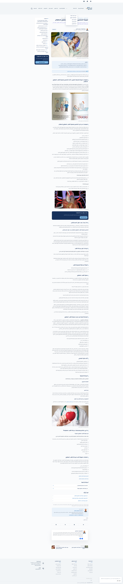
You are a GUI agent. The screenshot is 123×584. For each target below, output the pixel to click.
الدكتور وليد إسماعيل (58, 564)
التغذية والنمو (90, 569)
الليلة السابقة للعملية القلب (43, 32)
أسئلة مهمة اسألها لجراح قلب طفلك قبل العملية (80, 498)
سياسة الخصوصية (58, 570)
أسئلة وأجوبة (75, 574)
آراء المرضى (56, 8)
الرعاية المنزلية (45, 40)
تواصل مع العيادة (59, 565)
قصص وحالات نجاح (58, 567)
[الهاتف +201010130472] (43, 568)
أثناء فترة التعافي (45, 38)
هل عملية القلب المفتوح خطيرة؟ (41, 49)
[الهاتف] (84, 1)
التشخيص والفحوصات (74, 572)
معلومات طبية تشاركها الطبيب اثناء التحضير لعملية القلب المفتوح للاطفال (42, 21)
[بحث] (31, 8)
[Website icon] (80, 538)
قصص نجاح (51, 8)
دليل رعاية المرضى (74, 575)
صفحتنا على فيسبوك (58, 574)
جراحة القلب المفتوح (69, 401)
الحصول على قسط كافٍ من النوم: (41, 45)
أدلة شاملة (75, 8)
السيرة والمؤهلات (80, 515)
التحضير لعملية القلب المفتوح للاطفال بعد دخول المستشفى (42, 28)
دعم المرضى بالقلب (80, 18)
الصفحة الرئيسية (86, 18)
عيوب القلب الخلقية (73, 15)
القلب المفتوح (85, 519)
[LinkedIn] (56, 524)
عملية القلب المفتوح (73, 17)
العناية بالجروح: (44, 42)
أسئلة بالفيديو (74, 23)
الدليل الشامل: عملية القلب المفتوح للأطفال (73, 71)
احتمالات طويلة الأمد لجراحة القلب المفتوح (42, 52)
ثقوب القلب (75, 565)
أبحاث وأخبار (40, 8)
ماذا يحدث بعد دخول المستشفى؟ (82, 485)
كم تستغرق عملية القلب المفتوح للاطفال (81, 495)
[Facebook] (90, 1)
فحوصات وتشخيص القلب (89, 567)
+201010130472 (38, 569)
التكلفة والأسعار (62, 8)
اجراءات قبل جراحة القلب (44, 30)
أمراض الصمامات (75, 567)
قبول (119, 580)
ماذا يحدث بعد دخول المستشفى (43, 26)
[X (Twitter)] (74, 524)
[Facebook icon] (82, 538)
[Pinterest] (65, 524)
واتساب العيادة (59, 572)
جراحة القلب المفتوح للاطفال (83, 478)
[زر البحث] (91, 580)
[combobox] (82, 578)
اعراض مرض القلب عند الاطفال (83, 500)
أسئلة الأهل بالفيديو (90, 570)
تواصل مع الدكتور (42, 62)
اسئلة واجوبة (54, 29)
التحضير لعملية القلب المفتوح (83, 476)
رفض (117, 580)
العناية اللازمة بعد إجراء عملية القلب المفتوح (42, 36)
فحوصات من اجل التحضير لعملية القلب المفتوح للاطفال (42, 24)
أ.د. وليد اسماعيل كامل (78, 510)
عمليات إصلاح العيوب (74, 570)
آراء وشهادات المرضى (58, 569)
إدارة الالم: (45, 43)
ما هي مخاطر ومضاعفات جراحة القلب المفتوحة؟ (42, 47)
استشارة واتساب (71, 515)
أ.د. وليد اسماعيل (78, 29)
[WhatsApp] (87, 1)
